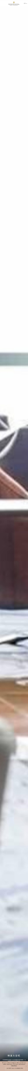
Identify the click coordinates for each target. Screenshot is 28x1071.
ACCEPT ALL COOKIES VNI (15, 1068)
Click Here (14, 1065)
